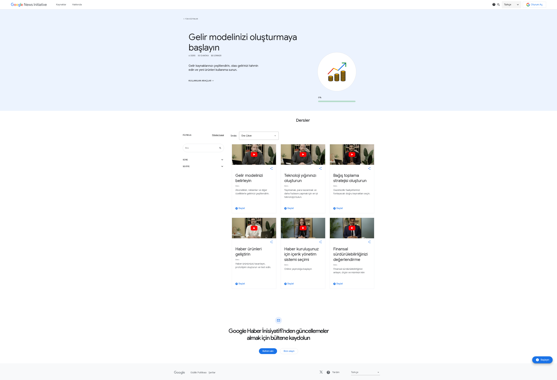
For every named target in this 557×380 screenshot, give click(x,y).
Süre (203, 159)
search (498, 4)
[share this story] (271, 168)
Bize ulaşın (289, 351)
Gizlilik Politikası (198, 372)
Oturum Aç (536, 4)
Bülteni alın (268, 351)
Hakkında (77, 4)
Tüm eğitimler (191, 19)
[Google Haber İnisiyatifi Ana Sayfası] (29, 5)
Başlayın (542, 360)
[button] (511, 4)
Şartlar (212, 372)
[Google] (179, 372)
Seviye (203, 166)
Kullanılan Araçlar (202, 80)
